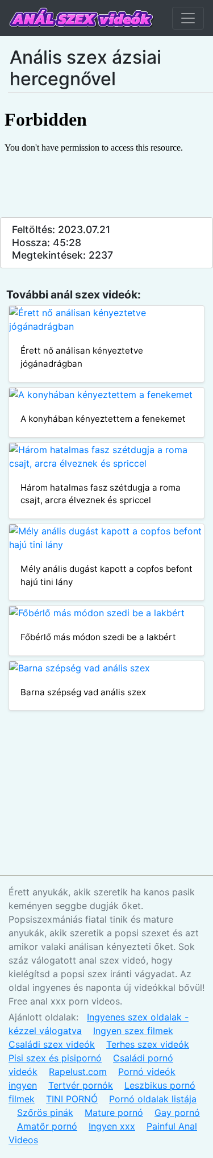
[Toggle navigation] (188, 18)
